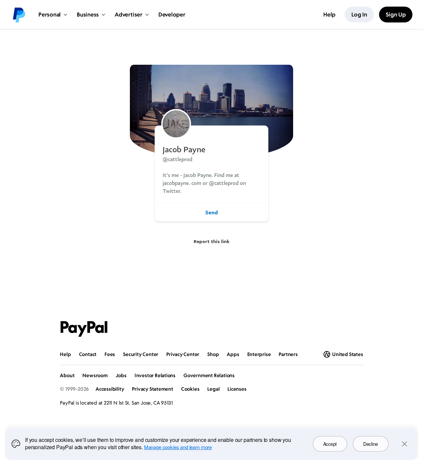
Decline (370, 444)
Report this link (211, 241)
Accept (330, 444)
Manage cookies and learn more (178, 447)
